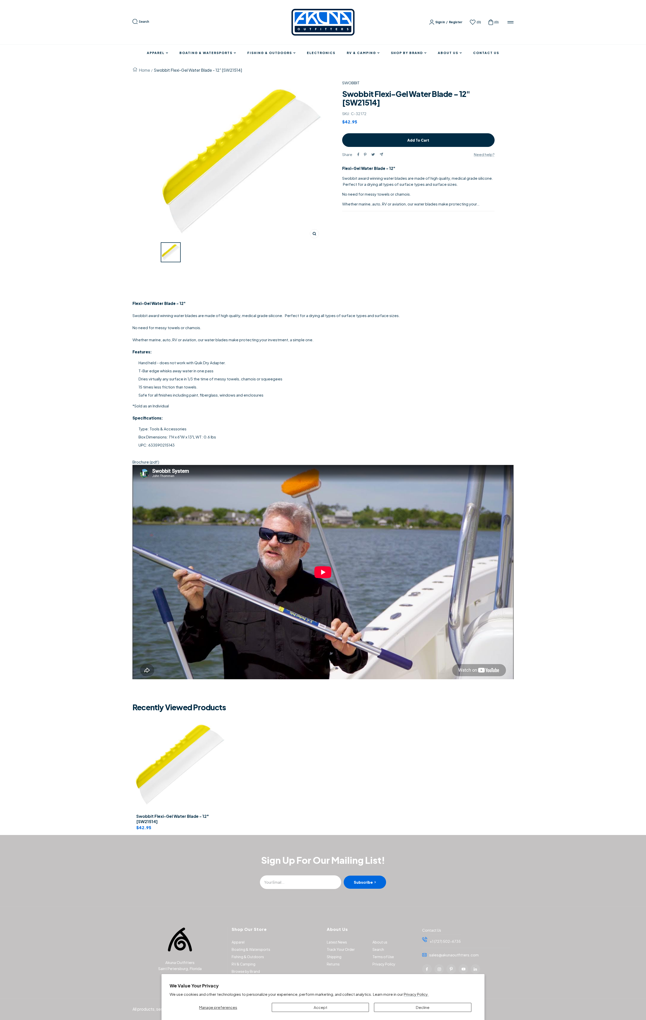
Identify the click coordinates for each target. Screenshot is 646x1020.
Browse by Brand (246, 971)
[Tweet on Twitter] (373, 154)
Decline (422, 1007)
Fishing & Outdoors (269, 53)
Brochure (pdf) (145, 461)
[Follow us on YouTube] (463, 969)
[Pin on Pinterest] (365, 154)
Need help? (484, 154)
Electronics (321, 53)
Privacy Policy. (416, 994)
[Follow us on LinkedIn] (475, 969)
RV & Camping (361, 53)
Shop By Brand (407, 53)
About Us (448, 53)
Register (455, 22)
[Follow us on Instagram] (439, 969)
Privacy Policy (383, 964)
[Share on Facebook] (358, 154)
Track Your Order (341, 949)
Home (144, 70)
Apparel (156, 53)
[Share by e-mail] (381, 154)
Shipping (334, 956)
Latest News (337, 942)
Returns (333, 964)
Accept (320, 1007)
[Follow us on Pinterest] (451, 969)
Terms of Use (383, 956)
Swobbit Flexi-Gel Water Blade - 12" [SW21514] (172, 819)
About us (379, 942)
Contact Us (486, 53)
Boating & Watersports (205, 53)
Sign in (440, 22)
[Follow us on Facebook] (427, 969)
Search (144, 21)
